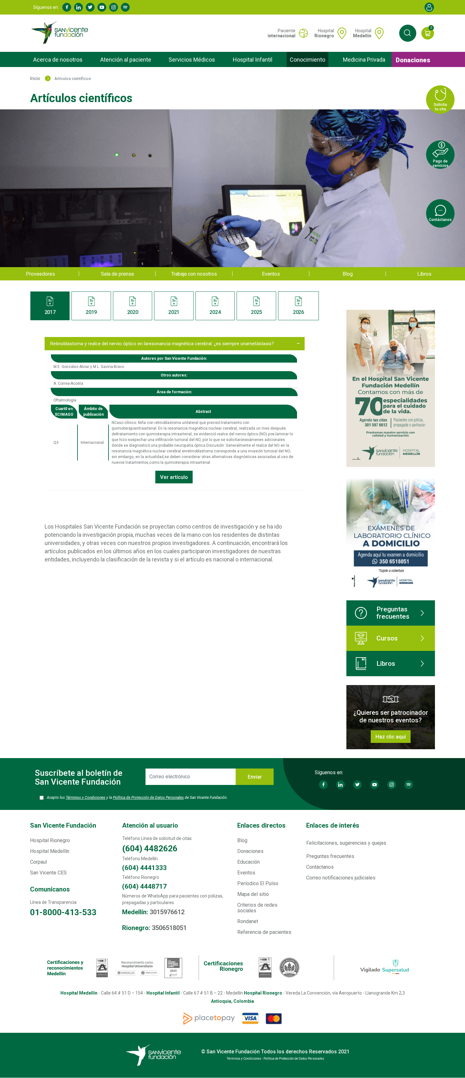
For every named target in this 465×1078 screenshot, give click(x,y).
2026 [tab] (298, 312)
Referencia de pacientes (264, 932)
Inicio (35, 78)
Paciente (281, 33)
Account (429, 7)
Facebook (66, 7)
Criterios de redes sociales (257, 908)
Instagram (113, 7)
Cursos (387, 638)
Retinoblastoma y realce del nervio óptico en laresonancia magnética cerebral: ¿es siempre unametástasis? (162, 343)
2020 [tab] (132, 312)
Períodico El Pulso (257, 883)
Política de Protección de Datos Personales (148, 797)
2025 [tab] (256, 312)
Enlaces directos (261, 825)
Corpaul (38, 862)
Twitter (90, 7)
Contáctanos (320, 867)
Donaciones (413, 60)
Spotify (125, 7)
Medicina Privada (364, 59)
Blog (348, 274)
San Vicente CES (48, 873)
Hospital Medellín (49, 851)
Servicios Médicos (192, 59)
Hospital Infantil (252, 59)
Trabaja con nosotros (194, 274)
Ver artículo (174, 477)
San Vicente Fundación (63, 825)
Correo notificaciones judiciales (340, 878)
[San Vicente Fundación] (61, 32)
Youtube (101, 7)
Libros (424, 274)
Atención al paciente (125, 59)
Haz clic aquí (390, 736)
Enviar (255, 777)
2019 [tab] (91, 312)
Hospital (324, 33)
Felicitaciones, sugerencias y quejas (346, 843)
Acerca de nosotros (58, 59)
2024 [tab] (214, 312)
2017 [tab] (50, 312)
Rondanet (247, 921)
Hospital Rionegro (50, 840)
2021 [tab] (173, 312)
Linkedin (78, 7)
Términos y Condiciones (85, 797)
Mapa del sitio (253, 894)
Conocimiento (307, 59)
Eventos (271, 274)
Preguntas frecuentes (392, 612)
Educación (248, 862)
